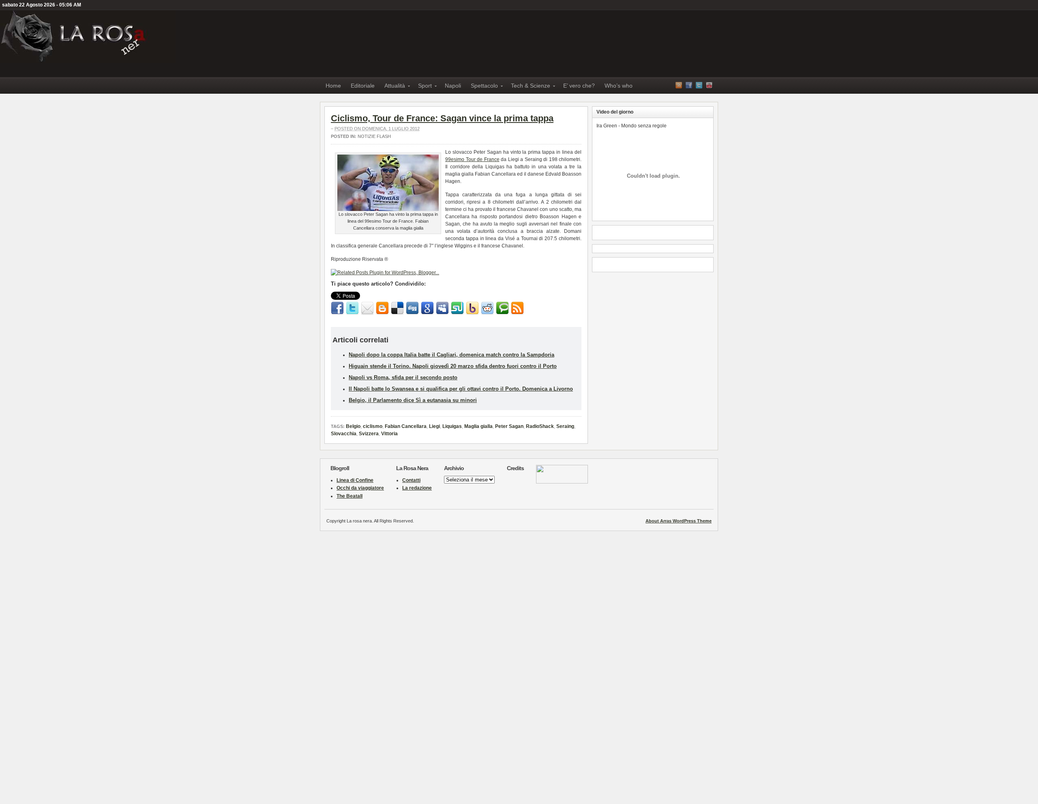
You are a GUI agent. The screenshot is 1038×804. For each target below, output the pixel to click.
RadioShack (540, 426)
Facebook (689, 85)
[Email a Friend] (367, 308)
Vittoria (389, 433)
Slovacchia (343, 433)
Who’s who (619, 85)
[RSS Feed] (517, 308)
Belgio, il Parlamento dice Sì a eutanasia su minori (413, 400)
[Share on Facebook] (337, 308)
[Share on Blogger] (382, 308)
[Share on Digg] (412, 308)
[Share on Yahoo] (472, 308)
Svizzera (369, 433)
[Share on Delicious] (397, 308)
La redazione (417, 488)
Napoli (453, 85)
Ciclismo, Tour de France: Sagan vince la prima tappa (442, 118)
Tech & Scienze (528, 87)
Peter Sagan (509, 426)
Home (333, 85)
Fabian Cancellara (406, 426)
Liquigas (452, 426)
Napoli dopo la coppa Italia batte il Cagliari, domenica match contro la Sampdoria (451, 355)
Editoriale (363, 85)
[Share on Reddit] (487, 308)
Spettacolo (482, 87)
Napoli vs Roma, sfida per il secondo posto (403, 377)
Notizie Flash (374, 136)
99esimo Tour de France (472, 159)
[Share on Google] (427, 308)
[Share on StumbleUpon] (457, 308)
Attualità (392, 87)
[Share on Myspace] (442, 308)
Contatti (411, 480)
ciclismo (372, 426)
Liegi (434, 426)
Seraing (565, 426)
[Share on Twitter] (352, 308)
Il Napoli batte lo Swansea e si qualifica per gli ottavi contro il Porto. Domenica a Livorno (461, 389)
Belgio (353, 426)
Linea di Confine (355, 480)
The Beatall (349, 496)
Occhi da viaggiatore (360, 488)
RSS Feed (679, 85)
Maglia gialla (478, 426)
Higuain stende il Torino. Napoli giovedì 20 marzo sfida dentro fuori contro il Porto (453, 366)
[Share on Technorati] (502, 308)
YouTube (709, 85)
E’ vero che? (579, 85)
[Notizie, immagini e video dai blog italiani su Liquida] (562, 482)
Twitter (699, 85)
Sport (422, 87)
